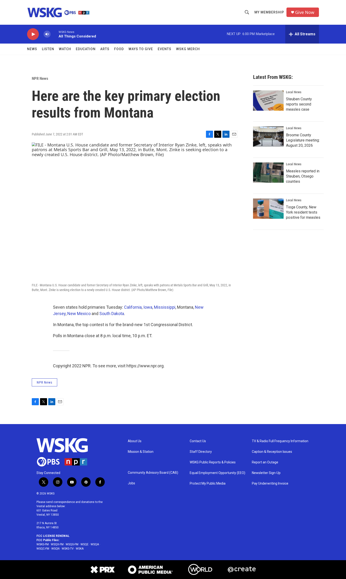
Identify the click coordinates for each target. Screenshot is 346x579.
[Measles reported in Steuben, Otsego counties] (268, 172)
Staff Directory (201, 451)
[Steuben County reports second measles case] (268, 100)
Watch (65, 49)
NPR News (40, 78)
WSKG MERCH (188, 49)
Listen (48, 49)
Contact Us (198, 441)
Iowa (147, 307)
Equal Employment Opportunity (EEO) (217, 473)
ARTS (104, 49)
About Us (134, 441)
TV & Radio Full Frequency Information (280, 441)
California (133, 307)
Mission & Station (140, 451)
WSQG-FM (72, 544)
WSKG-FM (42, 544)
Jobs (131, 483)
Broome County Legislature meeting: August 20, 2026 (303, 140)
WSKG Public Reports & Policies (213, 462)
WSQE (84, 544)
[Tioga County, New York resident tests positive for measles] (268, 208)
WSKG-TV (68, 548)
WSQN (55, 548)
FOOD (119, 49)
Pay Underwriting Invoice (270, 483)
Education (86, 49)
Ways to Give (141, 49)
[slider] (54, 34)
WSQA (95, 544)
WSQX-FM (57, 544)
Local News (293, 92)
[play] (33, 34)
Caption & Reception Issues (272, 451)
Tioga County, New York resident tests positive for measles (303, 212)
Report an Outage (265, 462)
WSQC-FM (42, 548)
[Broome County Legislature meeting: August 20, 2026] (268, 136)
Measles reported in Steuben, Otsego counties (302, 176)
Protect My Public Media (207, 483)
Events (164, 49)
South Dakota (111, 313)
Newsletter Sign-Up (266, 473)
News (32, 49)
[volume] (47, 34)
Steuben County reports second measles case (299, 104)
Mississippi (164, 307)
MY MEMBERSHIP (269, 12)
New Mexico (79, 313)
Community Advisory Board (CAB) (153, 472)
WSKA (80, 548)
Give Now (304, 12)
